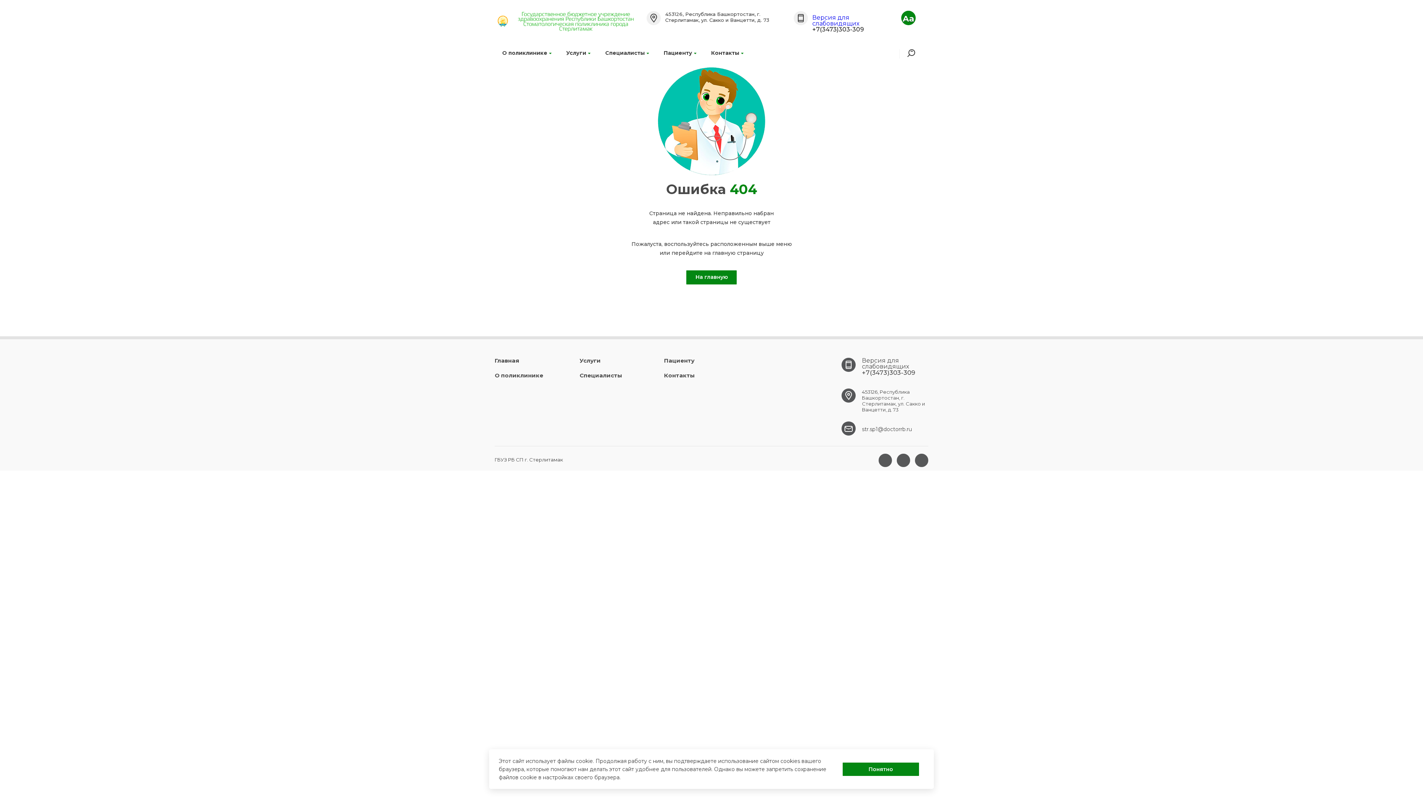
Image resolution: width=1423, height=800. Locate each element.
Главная (507, 360)
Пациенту (678, 53)
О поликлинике (524, 53)
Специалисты (625, 53)
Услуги (576, 53)
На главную (712, 277)
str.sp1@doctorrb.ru (887, 429)
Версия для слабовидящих (835, 20)
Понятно (881, 769)
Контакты (725, 53)
